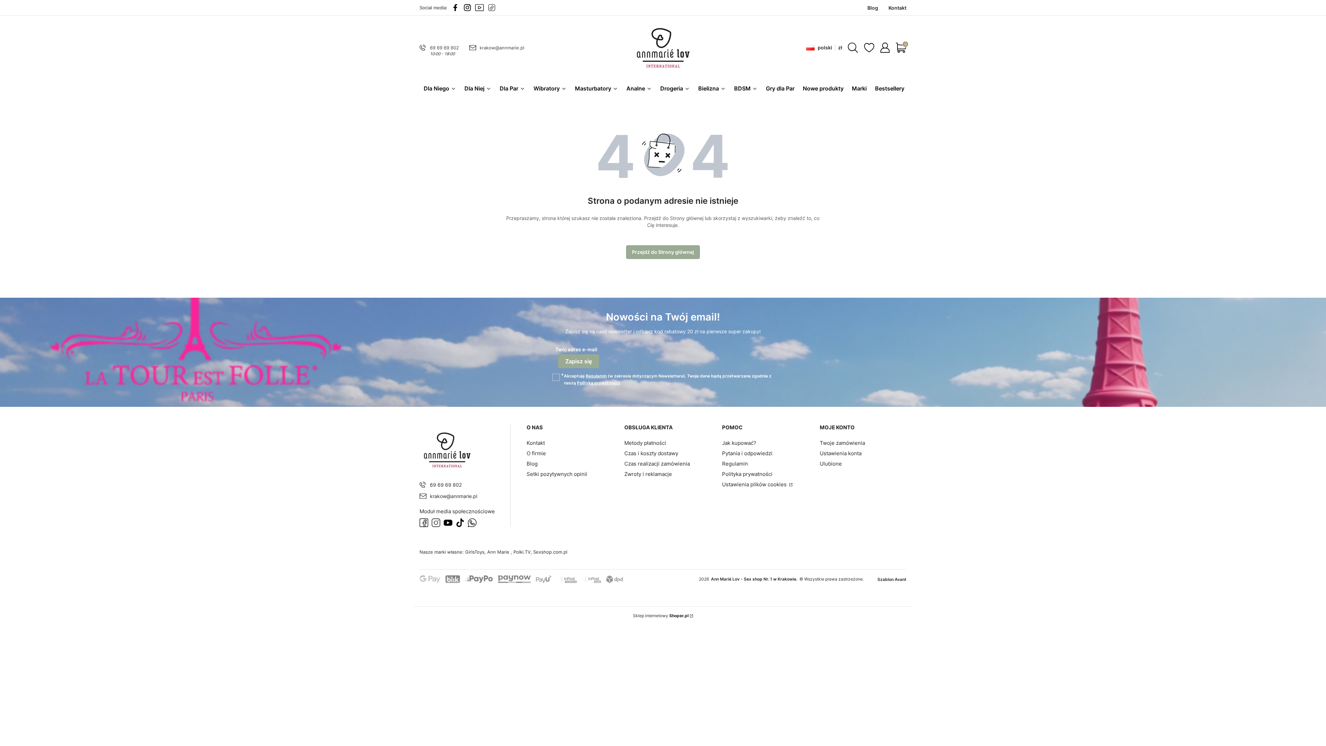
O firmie (536, 453)
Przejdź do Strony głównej (663, 252)
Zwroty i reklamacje (648, 474)
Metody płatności (645, 443)
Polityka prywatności (747, 474)
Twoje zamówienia (842, 443)
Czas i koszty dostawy (651, 453)
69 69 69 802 (444, 47)
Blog (532, 463)
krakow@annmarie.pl (502, 47)
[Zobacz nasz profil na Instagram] (467, 7)
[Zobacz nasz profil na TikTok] (491, 7)
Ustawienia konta (841, 453)
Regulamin (596, 376)
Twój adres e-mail (576, 349)
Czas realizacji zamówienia (657, 463)
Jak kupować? (739, 443)
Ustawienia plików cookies (755, 484)
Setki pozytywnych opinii (557, 474)
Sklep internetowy (661, 615)
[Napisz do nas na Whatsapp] (472, 522)
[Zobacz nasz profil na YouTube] (479, 7)
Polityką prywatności (598, 382)
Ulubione (831, 463)
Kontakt (536, 443)
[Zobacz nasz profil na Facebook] (455, 7)
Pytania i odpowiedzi (747, 453)
